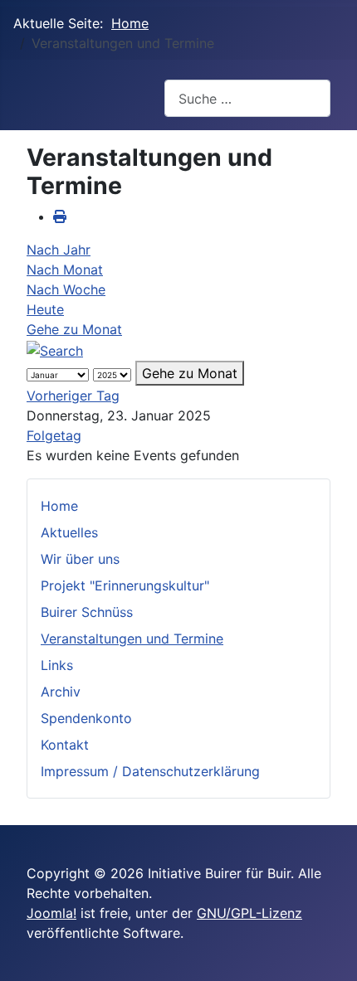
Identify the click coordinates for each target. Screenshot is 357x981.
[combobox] (247, 98)
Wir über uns (80, 559)
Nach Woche (66, 289)
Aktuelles (69, 532)
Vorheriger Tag (73, 395)
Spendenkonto (86, 718)
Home (59, 506)
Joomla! (51, 913)
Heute (45, 309)
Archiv (61, 691)
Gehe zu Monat (74, 329)
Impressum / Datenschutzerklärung (150, 771)
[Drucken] (59, 216)
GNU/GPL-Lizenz (249, 913)
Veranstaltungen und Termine (132, 638)
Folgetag (54, 435)
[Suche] (55, 349)
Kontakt (65, 744)
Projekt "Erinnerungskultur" (125, 585)
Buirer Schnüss (87, 612)
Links (57, 665)
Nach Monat (65, 269)
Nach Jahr (58, 249)
